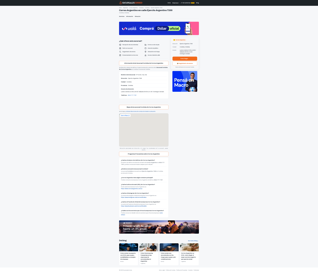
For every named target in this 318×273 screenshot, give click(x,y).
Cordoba (147, 7)
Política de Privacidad (181, 270)
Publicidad (196, 270)
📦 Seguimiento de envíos (185, 63)
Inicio (169, 2)
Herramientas (188, 2)
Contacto (190, 270)
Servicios (121, 16)
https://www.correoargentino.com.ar (131, 188)
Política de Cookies (170, 270)
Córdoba (141, 7)
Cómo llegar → (184, 58)
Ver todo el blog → (193, 240)
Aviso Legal (162, 270)
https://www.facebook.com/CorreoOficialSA (133, 206)
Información (129, 16)
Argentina (125, 7)
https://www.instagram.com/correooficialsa (133, 197)
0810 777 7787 (132, 95)
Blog (197, 2)
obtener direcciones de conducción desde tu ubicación (140, 111)
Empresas (175, 3)
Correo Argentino (133, 7)
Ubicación (137, 16)
